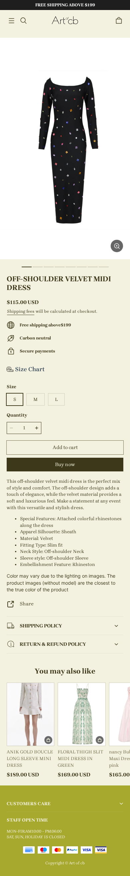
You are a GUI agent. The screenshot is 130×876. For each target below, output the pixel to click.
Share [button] (27, 604)
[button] (11, 20)
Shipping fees (20, 311)
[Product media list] (65, 148)
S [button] (14, 399)
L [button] (56, 399)
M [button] (35, 399)
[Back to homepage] (65, 20)
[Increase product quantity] (36, 428)
